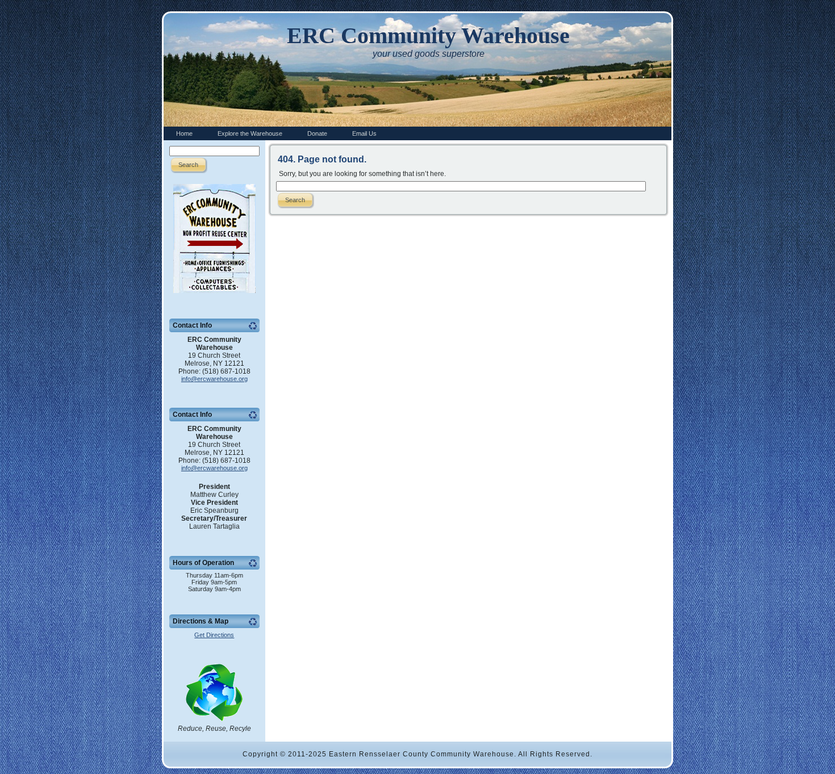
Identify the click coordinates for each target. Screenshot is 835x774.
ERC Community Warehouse (428, 35)
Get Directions (214, 634)
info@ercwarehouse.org (214, 378)
